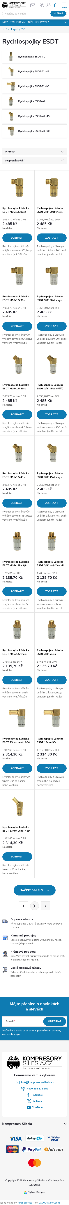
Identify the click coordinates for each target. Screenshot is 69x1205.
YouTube (37, 1107)
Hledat (58, 13)
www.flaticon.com (49, 1202)
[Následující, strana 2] (34, 905)
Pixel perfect (24, 1202)
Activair (37, 1101)
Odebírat (54, 1021)
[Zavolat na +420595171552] (42, 5)
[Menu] (64, 5)
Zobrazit (17, 238)
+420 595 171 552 (37, 1088)
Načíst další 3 (32, 890)
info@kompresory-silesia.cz (37, 1082)
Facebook (37, 1095)
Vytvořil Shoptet (36, 1192)
